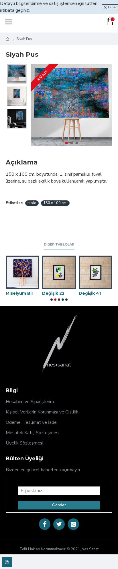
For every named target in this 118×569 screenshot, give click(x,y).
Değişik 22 (53, 293)
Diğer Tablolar (59, 244)
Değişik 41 (90, 293)
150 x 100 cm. (55, 203)
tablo (31, 203)
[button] (36, 105)
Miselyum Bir (19, 293)
